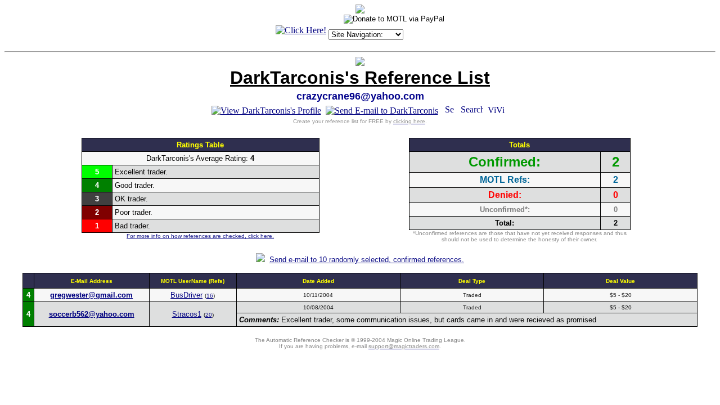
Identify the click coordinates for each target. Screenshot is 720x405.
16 (209, 295)
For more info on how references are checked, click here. (200, 236)
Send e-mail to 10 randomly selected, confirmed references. (366, 259)
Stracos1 (186, 314)
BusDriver (186, 295)
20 (208, 315)
